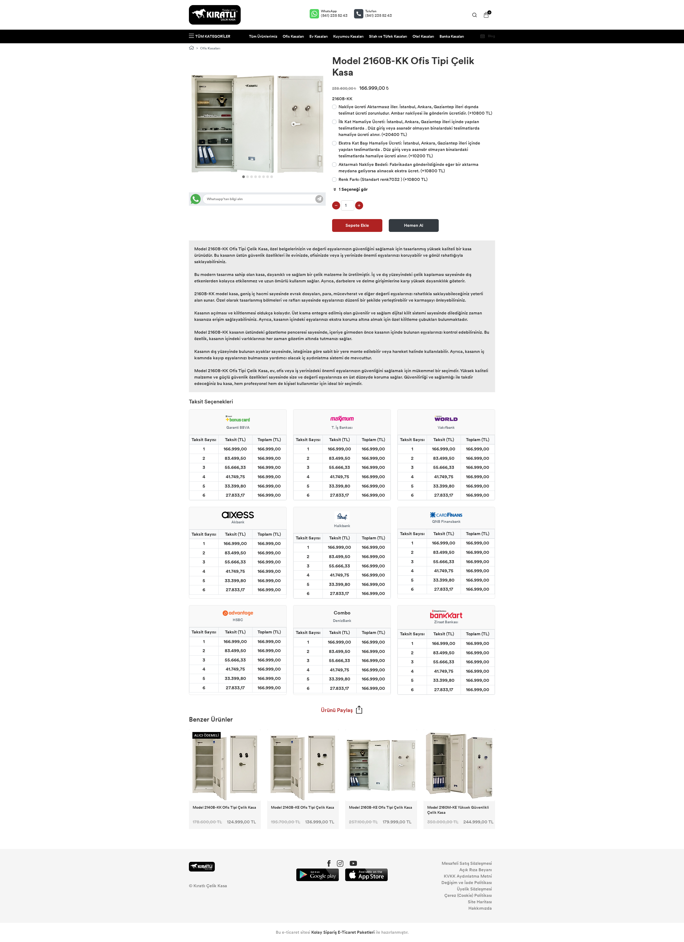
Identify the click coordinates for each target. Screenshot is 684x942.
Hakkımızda (480, 908)
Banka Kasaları (452, 36)
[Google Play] (317, 875)
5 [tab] (259, 176)
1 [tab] (243, 176)
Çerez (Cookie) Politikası (468, 895)
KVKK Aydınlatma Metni (468, 876)
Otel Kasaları (423, 36)
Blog (491, 36)
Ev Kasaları (318, 36)
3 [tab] (251, 176)
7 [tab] (267, 176)
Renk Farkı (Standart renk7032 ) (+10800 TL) (383, 179)
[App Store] (366, 875)
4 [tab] (255, 176)
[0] (486, 15)
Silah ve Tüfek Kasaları (388, 36)
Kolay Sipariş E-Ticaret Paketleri (343, 932)
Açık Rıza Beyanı (475, 870)
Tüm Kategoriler (212, 36)
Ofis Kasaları (293, 36)
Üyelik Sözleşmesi (474, 889)
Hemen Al (413, 225)
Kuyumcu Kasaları (348, 36)
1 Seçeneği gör (353, 189)
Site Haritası (480, 902)
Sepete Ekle (357, 225)
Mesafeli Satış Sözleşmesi (467, 863)
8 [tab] (271, 176)
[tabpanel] (257, 123)
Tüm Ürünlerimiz (263, 36)
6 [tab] (263, 176)
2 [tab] (247, 176)
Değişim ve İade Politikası (466, 882)
